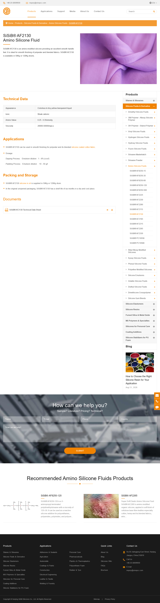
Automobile (44, 561)
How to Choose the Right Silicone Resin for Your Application (139, 380)
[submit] (154, 11)
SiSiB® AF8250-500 (138, 190)
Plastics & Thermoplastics (79, 561)
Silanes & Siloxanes (134, 100)
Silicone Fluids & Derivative (35, 23)
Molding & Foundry (47, 583)
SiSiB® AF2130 (75, 23)
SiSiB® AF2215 (136, 224)
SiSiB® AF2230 (136, 200)
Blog (129, 346)
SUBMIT (80, 450)
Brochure (104, 570)
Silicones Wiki (106, 561)
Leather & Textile (46, 579)
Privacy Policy (110, 599)
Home (10, 23)
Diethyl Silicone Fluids (137, 287)
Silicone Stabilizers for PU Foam (16, 588)
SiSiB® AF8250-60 (138, 180)
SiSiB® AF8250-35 (138, 176)
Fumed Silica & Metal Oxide (138, 315)
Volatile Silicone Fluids (137, 281)
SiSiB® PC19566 (137, 243)
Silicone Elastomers (134, 304)
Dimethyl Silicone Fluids (138, 112)
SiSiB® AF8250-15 (138, 171)
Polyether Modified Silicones (140, 269)
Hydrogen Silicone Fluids (138, 137)
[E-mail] (157, 395)
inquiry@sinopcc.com (37, 3)
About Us (84, 11)
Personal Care (75, 552)
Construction (45, 570)
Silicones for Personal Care (138, 326)
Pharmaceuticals (75, 557)
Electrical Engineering (48, 575)
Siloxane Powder (135, 160)
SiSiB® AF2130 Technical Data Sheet (25, 210)
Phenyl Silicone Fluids (137, 264)
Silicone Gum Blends (137, 298)
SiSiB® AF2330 (136, 233)
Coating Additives (133, 332)
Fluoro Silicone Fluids (137, 149)
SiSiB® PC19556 (137, 238)
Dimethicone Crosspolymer (139, 292)
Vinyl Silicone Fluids (136, 131)
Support (61, 11)
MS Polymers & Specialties (137, 321)
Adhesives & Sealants (48, 552)
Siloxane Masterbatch (137, 154)
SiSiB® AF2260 (136, 204)
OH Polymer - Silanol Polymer (140, 126)
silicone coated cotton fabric (83, 147)
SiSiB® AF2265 (136, 228)
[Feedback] (157, 407)
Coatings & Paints (47, 566)
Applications (46, 11)
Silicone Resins (133, 309)
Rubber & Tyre (75, 570)
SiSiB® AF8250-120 (138, 185)
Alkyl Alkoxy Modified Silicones (137, 251)
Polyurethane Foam (77, 566)
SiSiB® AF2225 (136, 195)
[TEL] (157, 401)
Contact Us (99, 11)
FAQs (103, 566)
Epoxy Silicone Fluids (137, 258)
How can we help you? (80, 405)
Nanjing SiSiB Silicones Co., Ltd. (24, 599)
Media (72, 11)
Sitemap (97, 599)
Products (32, 11)
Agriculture (44, 557)
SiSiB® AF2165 (136, 219)
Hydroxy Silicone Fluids (138, 143)
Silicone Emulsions (136, 275)
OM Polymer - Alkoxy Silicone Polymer (140, 119)
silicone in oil (25, 183)
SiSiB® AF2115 (136, 209)
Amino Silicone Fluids (58, 23)
